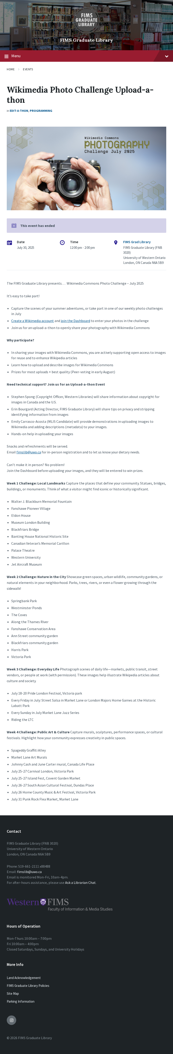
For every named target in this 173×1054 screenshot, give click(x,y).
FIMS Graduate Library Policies (28, 985)
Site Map (13, 993)
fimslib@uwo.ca (28, 452)
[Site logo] (86, 32)
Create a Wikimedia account (32, 320)
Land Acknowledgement (24, 978)
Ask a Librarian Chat (80, 882)
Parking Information (20, 1001)
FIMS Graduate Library (86, 40)
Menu (15, 55)
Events (28, 69)
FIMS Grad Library (137, 242)
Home (11, 69)
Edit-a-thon (19, 111)
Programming (41, 111)
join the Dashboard (75, 320)
